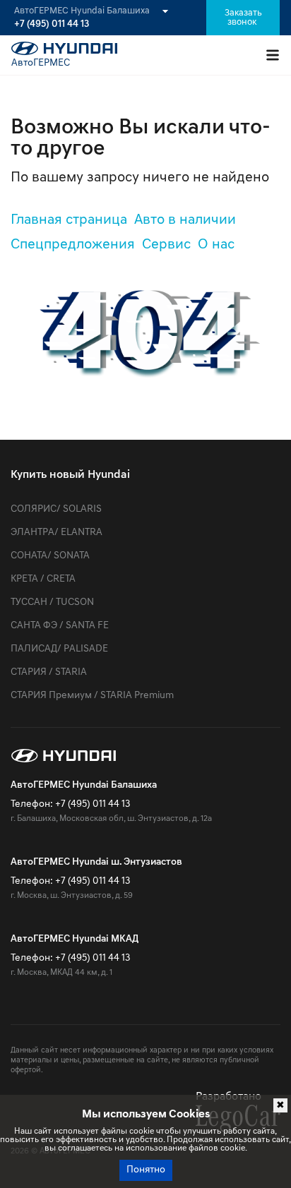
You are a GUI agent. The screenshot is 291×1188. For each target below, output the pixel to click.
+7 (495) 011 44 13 (51, 25)
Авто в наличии (185, 220)
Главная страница (69, 220)
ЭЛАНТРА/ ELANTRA (56, 532)
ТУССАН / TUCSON (52, 602)
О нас (216, 245)
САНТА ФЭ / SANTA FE (60, 625)
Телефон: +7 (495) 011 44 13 (70, 804)
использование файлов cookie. (186, 1148)
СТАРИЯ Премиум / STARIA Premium (92, 695)
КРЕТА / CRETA (43, 579)
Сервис (166, 245)
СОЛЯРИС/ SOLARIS (56, 509)
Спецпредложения (73, 245)
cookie (141, 1131)
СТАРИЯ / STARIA (49, 672)
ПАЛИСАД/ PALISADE (59, 649)
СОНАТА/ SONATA (50, 556)
